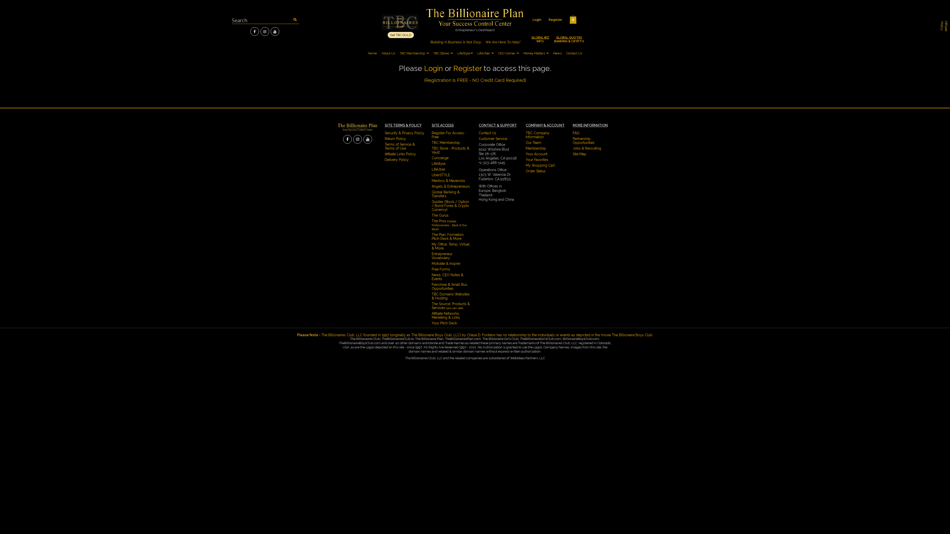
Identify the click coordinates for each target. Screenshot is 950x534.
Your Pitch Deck (444, 323)
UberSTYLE (441, 175)
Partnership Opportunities (583, 141)
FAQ (576, 133)
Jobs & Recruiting (587, 148)
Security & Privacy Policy (404, 133)
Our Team (533, 143)
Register (555, 20)
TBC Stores (441, 53)
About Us (388, 53)
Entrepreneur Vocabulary (442, 256)
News (557, 53)
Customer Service (493, 139)
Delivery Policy (397, 160)
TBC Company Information (537, 135)
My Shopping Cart (540, 165)
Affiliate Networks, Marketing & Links (446, 315)
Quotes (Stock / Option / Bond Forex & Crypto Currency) (450, 206)
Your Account (536, 154)
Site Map (579, 154)
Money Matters (534, 53)
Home (372, 53)
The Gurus (440, 215)
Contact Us (574, 53)
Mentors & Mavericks (448, 181)
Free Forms (441, 269)
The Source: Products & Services (451, 306)
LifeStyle (463, 53)
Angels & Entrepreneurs (451, 186)
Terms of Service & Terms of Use (400, 146)
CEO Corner (506, 53)
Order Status (536, 171)
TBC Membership (413, 53)
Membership (536, 148)
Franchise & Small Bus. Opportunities (450, 286)
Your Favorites (537, 160)
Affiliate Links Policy (400, 154)
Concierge (440, 158)
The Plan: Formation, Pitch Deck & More (448, 237)
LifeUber (483, 53)
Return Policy (395, 139)
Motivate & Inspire (446, 264)
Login (537, 20)
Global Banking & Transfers (446, 194)
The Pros (449, 225)
